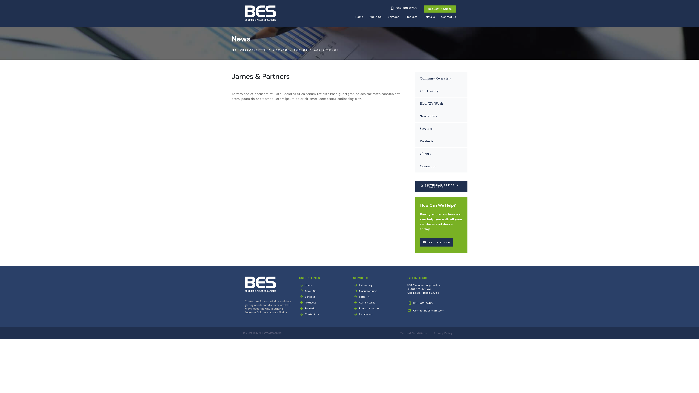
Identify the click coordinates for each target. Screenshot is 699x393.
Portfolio (429, 17)
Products (411, 17)
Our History (429, 91)
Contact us (448, 17)
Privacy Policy (443, 333)
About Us (376, 17)
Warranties (428, 116)
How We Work (431, 103)
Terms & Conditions (413, 333)
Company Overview (435, 78)
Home (359, 17)
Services (393, 17)
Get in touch (439, 242)
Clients (425, 154)
